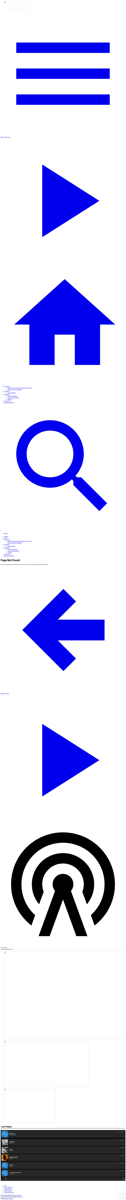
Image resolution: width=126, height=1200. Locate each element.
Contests (6, 391)
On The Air (7, 386)
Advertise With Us (9, 402)
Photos (10, 399)
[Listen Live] (63, 759)
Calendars (7, 394)
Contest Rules (12, 393)
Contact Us (7, 401)
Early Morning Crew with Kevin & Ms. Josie (20, 388)
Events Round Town (13, 397)
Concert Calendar (12, 396)
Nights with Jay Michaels (15, 389)
